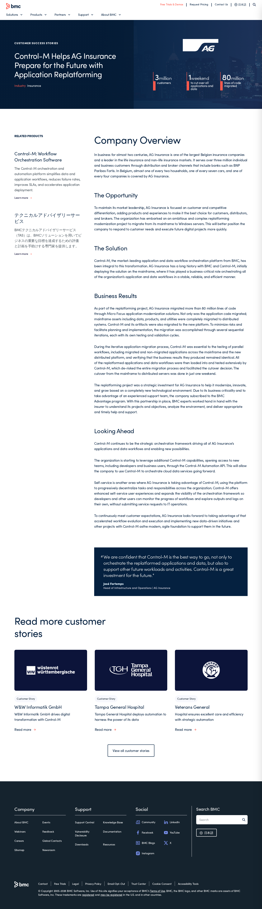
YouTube (175, 832)
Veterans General (192, 707)
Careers (19, 841)
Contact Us (221, 4)
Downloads (81, 844)
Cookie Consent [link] (162, 884)
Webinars (20, 831)
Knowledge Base (113, 822)
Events (46, 822)
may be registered (111, 895)
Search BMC (208, 809)
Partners (60, 14)
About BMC (108, 14)
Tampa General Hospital (119, 707)
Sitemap (19, 850)
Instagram (148, 853)
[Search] (254, 4)
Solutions (12, 14)
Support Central (84, 822)
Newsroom (48, 850)
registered (88, 895)
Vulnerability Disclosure (82, 833)
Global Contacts (52, 841)
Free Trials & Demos (171, 4)
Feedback (48, 831)
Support (83, 14)
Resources (109, 844)
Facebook (147, 832)
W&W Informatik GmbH (38, 707)
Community (148, 822)
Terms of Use (157, 891)
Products (36, 14)
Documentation (112, 831)
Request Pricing (199, 4)
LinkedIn (175, 822)
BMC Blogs (148, 843)
